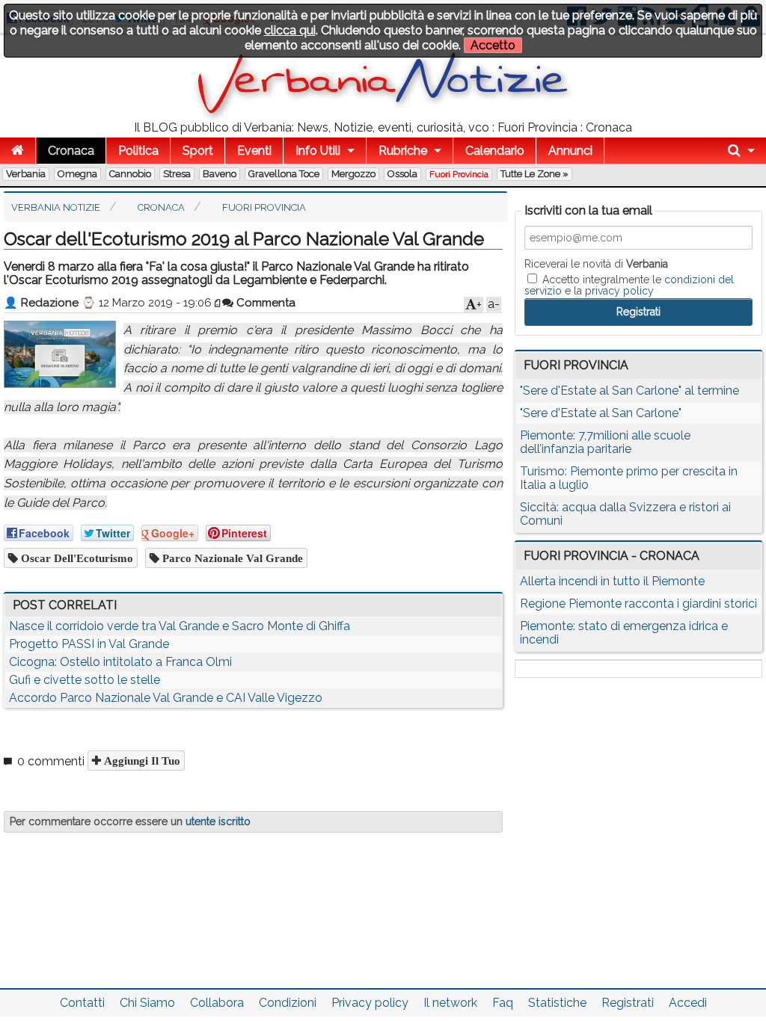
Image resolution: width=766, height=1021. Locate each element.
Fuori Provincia (458, 174)
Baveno (219, 173)
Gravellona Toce (283, 173)
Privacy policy (369, 1003)
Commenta (264, 302)
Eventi (254, 151)
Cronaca (71, 151)
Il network (450, 1003)
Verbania (26, 173)
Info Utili (317, 151)
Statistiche (557, 1003)
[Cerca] (741, 151)
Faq (502, 1003)
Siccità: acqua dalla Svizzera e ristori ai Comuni (625, 514)
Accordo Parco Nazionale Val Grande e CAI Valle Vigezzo (165, 698)
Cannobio (130, 173)
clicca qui (290, 30)
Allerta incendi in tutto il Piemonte (612, 581)
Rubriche (403, 151)
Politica (138, 151)
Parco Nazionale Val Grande (231, 558)
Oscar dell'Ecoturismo (75, 558)
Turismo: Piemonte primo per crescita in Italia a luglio (629, 478)
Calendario (494, 151)
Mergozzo (353, 173)
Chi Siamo (147, 1003)
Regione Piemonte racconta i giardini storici (638, 603)
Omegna (77, 173)
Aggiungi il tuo (140, 760)
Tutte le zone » (534, 173)
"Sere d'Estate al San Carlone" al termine (629, 390)
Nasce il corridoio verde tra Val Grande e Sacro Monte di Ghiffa (179, 626)
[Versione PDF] (218, 302)
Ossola (402, 173)
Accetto (493, 45)
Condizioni (287, 1003)
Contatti (82, 1003)
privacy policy (619, 291)
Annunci (570, 151)
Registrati (627, 1003)
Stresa (177, 173)
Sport (198, 151)
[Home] (17, 151)
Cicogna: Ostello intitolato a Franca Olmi (120, 662)
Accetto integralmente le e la (629, 285)
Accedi (688, 1003)
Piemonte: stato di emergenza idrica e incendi (624, 633)
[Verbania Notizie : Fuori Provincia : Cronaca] (383, 115)
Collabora (217, 1003)
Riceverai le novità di (596, 264)
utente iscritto (218, 821)
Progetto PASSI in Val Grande (89, 644)
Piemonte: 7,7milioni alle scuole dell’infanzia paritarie (605, 442)
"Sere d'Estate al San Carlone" (600, 413)
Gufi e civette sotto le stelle (84, 680)
